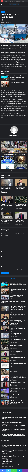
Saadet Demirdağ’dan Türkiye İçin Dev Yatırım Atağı (17, 383)
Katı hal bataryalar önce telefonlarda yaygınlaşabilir (17, 334)
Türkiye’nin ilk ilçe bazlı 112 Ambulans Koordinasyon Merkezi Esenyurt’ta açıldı (18, 377)
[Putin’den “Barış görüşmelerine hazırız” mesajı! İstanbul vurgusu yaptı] (7, 199)
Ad (2, 251)
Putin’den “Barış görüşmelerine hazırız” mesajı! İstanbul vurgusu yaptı (7, 206)
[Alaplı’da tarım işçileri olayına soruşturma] (21, 182)
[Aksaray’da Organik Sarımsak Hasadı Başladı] (5, 359)
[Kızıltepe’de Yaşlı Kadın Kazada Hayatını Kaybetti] (5, 390)
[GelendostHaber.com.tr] (14, 4)
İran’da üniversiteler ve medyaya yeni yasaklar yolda (20, 206)
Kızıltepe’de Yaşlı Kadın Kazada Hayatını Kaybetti (17, 389)
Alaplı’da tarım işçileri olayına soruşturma (20, 187)
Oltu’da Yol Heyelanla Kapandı (17, 370)
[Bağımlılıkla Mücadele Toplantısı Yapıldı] (5, 84)
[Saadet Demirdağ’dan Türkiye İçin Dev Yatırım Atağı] (5, 384)
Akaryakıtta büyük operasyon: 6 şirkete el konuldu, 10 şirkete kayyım (18, 365)
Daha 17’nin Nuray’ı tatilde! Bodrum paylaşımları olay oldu (17, 401)
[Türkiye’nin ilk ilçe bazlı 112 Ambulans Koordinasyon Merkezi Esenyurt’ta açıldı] (5, 378)
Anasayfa (4, 9)
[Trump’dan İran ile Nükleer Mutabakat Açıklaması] (21, 215)
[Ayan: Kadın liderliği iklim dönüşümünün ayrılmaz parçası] (5, 77)
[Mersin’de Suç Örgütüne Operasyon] (7, 215)
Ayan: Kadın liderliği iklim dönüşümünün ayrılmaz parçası (18, 283)
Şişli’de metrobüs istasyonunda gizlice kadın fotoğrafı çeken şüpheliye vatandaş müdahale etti (6, 189)
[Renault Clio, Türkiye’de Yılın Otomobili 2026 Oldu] (5, 297)
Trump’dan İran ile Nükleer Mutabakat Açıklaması (19, 221)
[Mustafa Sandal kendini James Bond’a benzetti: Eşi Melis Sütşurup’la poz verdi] (5, 322)
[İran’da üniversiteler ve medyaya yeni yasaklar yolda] (21, 199)
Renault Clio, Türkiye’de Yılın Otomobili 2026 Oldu (13, 1)
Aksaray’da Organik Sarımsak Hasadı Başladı (17, 358)
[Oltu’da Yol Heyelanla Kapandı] (5, 372)
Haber (8, 9)
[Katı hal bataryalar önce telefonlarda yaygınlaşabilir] (5, 335)
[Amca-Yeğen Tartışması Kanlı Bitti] (5, 396)
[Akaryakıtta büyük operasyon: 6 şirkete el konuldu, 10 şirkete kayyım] (5, 365)
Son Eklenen (14, 278)
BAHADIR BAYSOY (6, 20)
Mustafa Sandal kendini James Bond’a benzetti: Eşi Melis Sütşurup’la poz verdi (17, 322)
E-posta (3, 256)
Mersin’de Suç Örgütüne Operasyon (7, 221)
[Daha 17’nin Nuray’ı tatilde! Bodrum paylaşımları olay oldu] (5, 402)
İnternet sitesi (4, 261)
